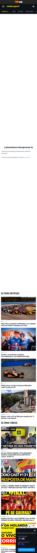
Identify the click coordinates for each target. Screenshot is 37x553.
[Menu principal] (3, 6)
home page (26, 157)
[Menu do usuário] (33, 6)
